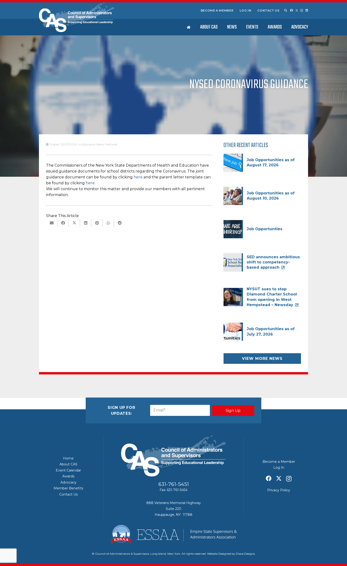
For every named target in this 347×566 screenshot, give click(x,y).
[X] (296, 10)
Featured (111, 144)
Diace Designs (245, 553)
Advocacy (68, 482)
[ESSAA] (173, 534)
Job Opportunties (264, 229)
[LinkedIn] (306, 10)
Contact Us (268, 10)
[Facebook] (291, 10)
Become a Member (217, 10)
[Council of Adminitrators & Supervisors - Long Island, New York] (76, 17)
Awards (68, 476)
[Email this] (51, 223)
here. (90, 183)
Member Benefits (68, 488)
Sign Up (233, 410)
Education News (93, 144)
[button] (285, 10)
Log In (245, 10)
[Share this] (63, 223)
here (138, 177)
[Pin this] (97, 223)
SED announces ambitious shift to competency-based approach (273, 262)
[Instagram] (301, 10)
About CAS (68, 464)
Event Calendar (68, 470)
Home (68, 458)
